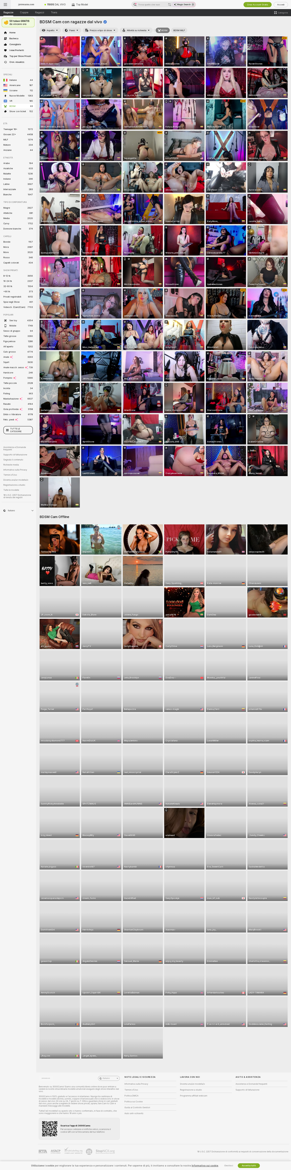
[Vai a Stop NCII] (106, 1152)
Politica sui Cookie (133, 1101)
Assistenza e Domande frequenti (14, 448)
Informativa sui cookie (205, 1165)
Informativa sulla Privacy (15, 470)
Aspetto (51, 30)
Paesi (72, 30)
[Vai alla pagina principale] (26, 4)
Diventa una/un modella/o (15, 480)
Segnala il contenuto (13, 460)
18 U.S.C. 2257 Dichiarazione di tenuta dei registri (17, 496)
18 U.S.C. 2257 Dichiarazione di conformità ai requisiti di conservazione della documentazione (242, 1151)
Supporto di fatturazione (15, 455)
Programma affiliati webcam (193, 1096)
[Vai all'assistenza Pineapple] (89, 1151)
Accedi (280, 4)
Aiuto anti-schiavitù (133, 1113)
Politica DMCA (131, 1096)
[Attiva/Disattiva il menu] (5, 4)
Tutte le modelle (11, 490)
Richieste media (11, 465)
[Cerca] (169, 4)
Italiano (106, 1078)
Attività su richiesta (136, 30)
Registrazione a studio (14, 485)
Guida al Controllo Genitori (137, 1107)
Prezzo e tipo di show (101, 30)
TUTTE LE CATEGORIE (16, 430)
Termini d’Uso (10, 475)
